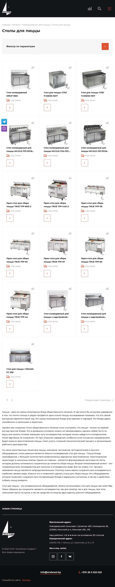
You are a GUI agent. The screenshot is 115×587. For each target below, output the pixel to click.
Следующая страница (97, 400)
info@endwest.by (50, 572)
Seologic (26, 580)
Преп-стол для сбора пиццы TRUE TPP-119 (92, 205)
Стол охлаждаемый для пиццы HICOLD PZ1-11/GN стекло (19, 150)
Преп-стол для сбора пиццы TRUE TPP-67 (55, 260)
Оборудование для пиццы (36, 25)
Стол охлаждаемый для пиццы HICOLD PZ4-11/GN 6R (57, 150)
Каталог (16, 25)
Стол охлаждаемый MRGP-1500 (16, 94)
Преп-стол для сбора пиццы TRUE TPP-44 (17, 315)
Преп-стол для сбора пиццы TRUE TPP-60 (92, 260)
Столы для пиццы (61, 25)
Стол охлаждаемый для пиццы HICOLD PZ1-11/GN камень (94, 150)
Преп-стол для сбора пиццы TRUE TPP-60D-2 (18, 205)
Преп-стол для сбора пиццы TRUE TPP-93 (17, 260)
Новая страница (12, 508)
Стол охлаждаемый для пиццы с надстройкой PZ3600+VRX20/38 (93, 315)
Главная (6, 25)
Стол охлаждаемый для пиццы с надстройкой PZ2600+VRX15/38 (56, 315)
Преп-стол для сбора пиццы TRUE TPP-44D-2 (56, 205)
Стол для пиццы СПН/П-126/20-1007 (55, 94)
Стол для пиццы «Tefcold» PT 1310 (20, 371)
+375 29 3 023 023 (91, 572)
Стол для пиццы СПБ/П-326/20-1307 (92, 94)
